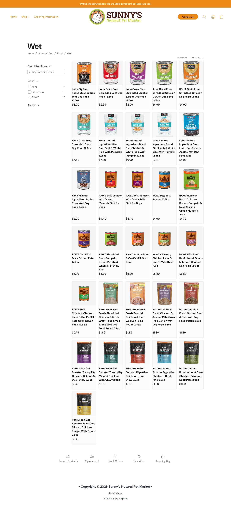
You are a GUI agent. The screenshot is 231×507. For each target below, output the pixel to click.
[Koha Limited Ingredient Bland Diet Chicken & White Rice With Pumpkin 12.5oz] (138, 124)
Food (60, 53)
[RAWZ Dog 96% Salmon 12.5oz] (164, 180)
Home (13, 16)
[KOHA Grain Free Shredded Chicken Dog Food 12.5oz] (191, 73)
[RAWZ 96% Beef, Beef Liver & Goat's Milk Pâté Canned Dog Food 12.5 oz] (191, 238)
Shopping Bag (163, 461)
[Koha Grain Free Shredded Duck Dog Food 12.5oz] (84, 124)
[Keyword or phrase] (30, 72)
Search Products (68, 461)
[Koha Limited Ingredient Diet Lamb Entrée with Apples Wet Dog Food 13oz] (191, 124)
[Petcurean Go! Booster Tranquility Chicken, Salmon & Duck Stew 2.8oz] (84, 352)
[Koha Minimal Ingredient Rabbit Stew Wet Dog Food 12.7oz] (84, 180)
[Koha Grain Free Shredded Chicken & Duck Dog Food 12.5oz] (164, 73)
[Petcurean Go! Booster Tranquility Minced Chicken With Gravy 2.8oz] (111, 352)
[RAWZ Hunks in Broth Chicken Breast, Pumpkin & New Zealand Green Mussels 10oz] (191, 180)
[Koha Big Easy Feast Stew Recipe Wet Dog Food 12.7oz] (84, 73)
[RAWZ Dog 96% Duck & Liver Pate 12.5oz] (84, 238)
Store (41, 53)
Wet (69, 53)
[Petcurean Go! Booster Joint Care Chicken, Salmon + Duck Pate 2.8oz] (191, 352)
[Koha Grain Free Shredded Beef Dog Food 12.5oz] (111, 73)
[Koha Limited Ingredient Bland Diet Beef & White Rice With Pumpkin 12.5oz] (111, 124)
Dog (51, 53)
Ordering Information (46, 16)
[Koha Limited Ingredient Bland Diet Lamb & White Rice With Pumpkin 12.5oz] (164, 124)
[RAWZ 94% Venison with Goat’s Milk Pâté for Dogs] (138, 180)
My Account (92, 461)
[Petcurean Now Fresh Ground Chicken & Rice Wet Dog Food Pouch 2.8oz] (138, 294)
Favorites (139, 461)
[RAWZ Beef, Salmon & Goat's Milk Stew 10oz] (138, 238)
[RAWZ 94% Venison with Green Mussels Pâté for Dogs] (111, 180)
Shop (24, 16)
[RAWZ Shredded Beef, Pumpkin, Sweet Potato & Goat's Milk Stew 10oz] (111, 238)
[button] (115, 17)
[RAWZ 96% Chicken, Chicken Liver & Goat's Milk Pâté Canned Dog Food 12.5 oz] (84, 294)
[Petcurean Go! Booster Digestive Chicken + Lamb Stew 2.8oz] (138, 352)
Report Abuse (115, 493)
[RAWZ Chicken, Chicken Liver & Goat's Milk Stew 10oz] (164, 238)
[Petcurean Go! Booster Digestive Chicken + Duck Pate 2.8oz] (164, 352)
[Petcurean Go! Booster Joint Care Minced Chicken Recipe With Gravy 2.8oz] (84, 404)
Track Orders (115, 461)
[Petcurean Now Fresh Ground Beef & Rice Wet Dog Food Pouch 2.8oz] (191, 294)
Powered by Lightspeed (116, 498)
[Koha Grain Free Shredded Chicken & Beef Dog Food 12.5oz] (138, 73)
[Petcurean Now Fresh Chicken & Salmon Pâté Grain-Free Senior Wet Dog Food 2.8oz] (164, 294)
